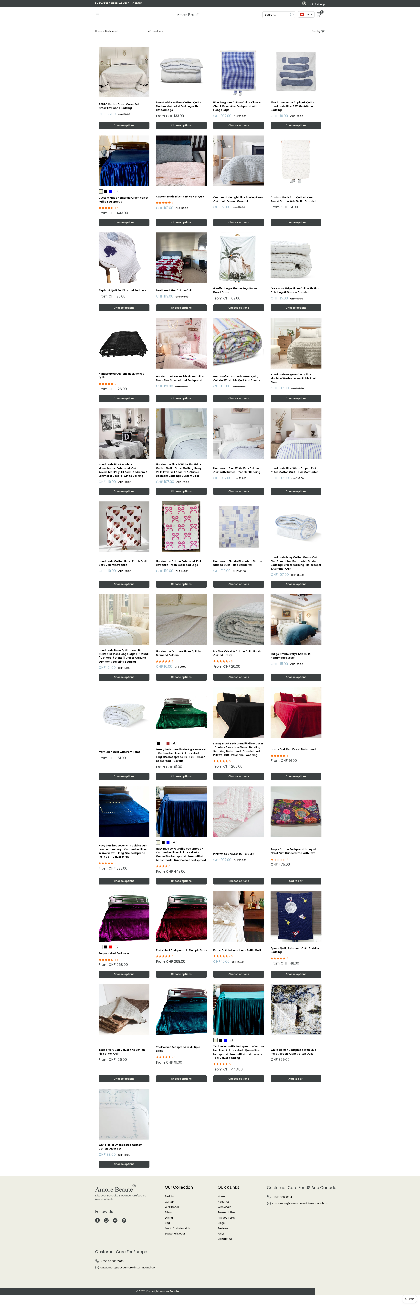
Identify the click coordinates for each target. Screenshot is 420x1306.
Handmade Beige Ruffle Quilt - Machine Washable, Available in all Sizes (293, 378)
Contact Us (225, 1239)
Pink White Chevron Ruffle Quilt (233, 854)
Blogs (221, 1223)
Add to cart (296, 881)
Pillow (168, 1212)
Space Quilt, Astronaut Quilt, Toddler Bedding (295, 950)
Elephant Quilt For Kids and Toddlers (122, 290)
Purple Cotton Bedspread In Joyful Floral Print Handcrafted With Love (293, 851)
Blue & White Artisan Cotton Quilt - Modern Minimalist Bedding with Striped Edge (178, 106)
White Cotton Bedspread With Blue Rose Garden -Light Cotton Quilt (293, 1051)
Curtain (169, 1202)
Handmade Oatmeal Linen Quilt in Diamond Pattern (178, 653)
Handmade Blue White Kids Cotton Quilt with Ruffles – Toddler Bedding (236, 470)
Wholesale (224, 1207)
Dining (169, 1218)
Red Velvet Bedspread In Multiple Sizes (181, 950)
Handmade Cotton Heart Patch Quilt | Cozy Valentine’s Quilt (123, 563)
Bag (167, 1223)
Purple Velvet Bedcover (114, 953)
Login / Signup (316, 4)
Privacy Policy (226, 1218)
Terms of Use (226, 1212)
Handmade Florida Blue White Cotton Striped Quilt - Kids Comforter (237, 563)
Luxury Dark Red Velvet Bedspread (293, 749)
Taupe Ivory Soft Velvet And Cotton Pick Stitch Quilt (122, 1051)
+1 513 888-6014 (282, 1197)
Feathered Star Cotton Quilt (174, 290)
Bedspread (111, 31)
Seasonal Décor (175, 1233)
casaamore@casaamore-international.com (300, 1203)
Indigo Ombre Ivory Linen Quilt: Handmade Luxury (291, 655)
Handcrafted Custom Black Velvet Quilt (121, 375)
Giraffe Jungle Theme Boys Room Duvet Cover (235, 290)
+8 (116, 191)
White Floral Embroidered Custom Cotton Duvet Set (121, 1146)
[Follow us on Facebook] (97, 1220)
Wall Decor (172, 1207)
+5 (174, 743)
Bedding (170, 1196)
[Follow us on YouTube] (115, 1220)
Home (98, 31)
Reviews (223, 1228)
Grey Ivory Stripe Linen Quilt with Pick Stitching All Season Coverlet (295, 290)
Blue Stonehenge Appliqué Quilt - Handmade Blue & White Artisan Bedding (292, 106)
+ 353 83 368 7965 (112, 1261)
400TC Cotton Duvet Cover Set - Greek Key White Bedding (120, 106)
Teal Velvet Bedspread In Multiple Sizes (178, 1049)
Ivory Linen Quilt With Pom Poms (119, 752)
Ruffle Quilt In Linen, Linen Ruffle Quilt (237, 950)
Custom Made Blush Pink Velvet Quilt (180, 196)
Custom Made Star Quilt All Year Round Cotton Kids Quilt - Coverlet (293, 199)
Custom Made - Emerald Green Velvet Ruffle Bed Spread (123, 199)
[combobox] (275, 14)
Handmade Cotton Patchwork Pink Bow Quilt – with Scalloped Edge (179, 563)
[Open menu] (97, 15)
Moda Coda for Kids (177, 1228)
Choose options (124, 125)
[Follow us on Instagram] (106, 1220)
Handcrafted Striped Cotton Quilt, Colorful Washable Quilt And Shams (236, 378)
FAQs (221, 1233)
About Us (223, 1202)
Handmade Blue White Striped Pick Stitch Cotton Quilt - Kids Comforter (294, 470)
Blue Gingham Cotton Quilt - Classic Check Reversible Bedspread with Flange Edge (237, 106)
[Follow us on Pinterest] (124, 1220)
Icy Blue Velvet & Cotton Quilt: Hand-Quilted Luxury (237, 653)
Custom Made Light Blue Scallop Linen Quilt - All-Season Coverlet (238, 199)
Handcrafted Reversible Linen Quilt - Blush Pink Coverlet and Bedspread (180, 378)
